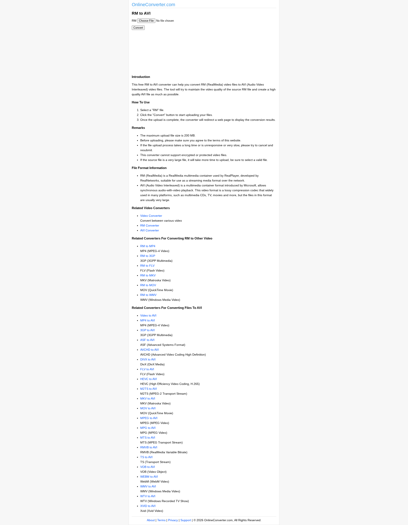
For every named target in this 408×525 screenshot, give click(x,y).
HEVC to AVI (148, 379)
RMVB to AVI (148, 447)
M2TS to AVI (148, 388)
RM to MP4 (147, 246)
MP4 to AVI (147, 320)
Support (185, 520)
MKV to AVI (147, 398)
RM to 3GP (147, 256)
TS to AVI (146, 457)
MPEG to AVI (148, 418)
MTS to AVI (147, 437)
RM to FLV (147, 265)
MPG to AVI (148, 427)
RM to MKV (148, 275)
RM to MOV (148, 285)
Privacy (173, 520)
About (151, 520)
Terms (161, 520)
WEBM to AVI (149, 476)
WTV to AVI (147, 496)
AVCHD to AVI (149, 349)
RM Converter (149, 225)
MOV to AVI (148, 408)
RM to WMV (148, 295)
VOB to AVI (147, 467)
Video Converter (151, 215)
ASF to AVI (147, 340)
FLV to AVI (147, 369)
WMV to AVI (148, 486)
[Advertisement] (227, 40)
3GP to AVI (147, 330)
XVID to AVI (148, 506)
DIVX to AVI (148, 359)
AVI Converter (149, 230)
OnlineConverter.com (153, 4)
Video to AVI (148, 315)
